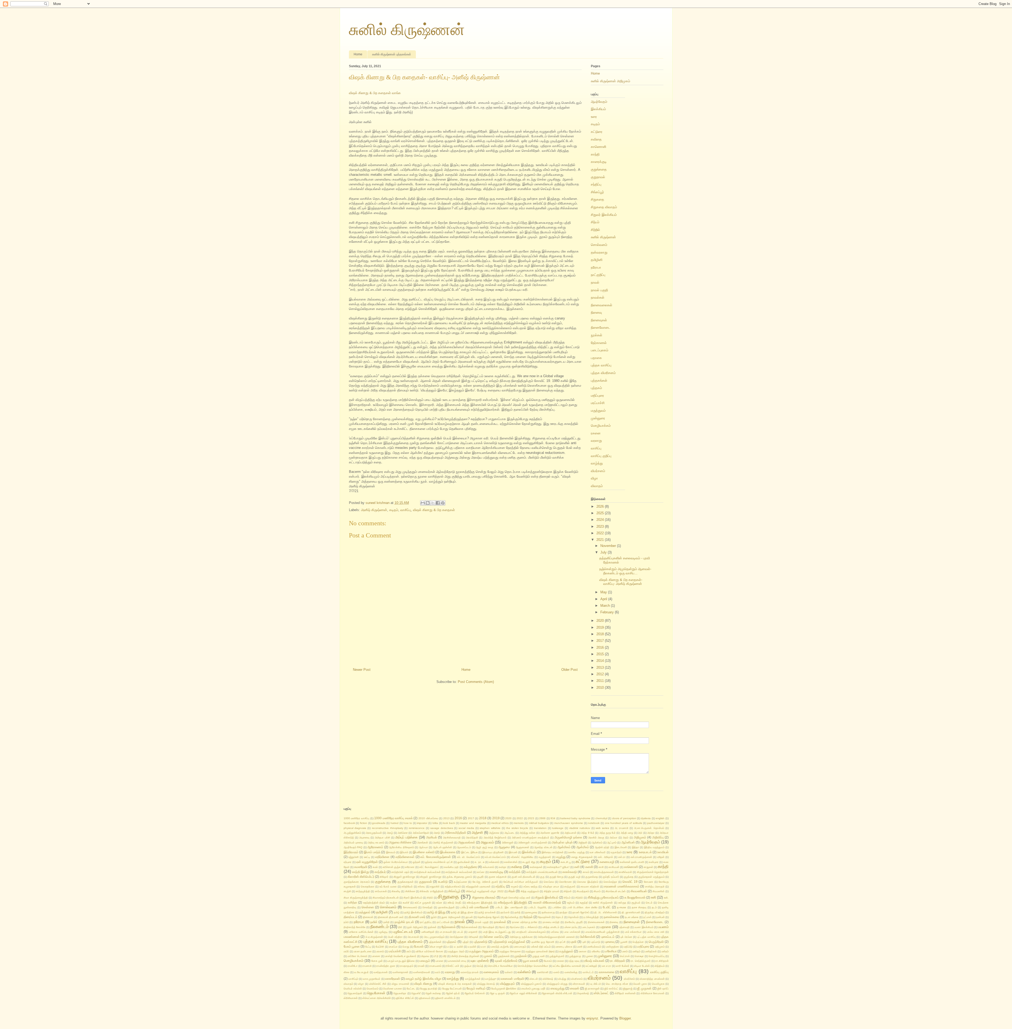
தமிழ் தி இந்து (436, 912)
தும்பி (434, 917)
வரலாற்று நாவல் (470, 972)
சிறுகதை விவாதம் (604, 207)
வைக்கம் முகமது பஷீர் (533, 988)
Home (358, 54)
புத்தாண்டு (481, 941)
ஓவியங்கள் (464, 862)
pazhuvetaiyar (655, 823)
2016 (600, 647)
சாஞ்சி (347, 891)
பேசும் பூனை (352, 946)
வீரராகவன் (579, 983)
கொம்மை (549, 881)
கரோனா (410, 867)
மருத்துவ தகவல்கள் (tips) (540, 951)
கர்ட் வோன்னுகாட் (429, 867)
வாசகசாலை (606, 972)
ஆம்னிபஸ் (628, 842)
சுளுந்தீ (584, 902)
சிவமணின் (658, 891)
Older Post (569, 670)
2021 (600, 540)
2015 (600, 654)
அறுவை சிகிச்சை (400, 842)
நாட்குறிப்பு (598, 275)
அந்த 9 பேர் (587, 832)
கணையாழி (607, 861)
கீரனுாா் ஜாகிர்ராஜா (404, 876)
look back (449, 823)
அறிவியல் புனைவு (353, 842)
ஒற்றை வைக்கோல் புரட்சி (439, 862)
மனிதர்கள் (651, 951)
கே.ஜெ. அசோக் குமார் (485, 881)
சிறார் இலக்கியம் (412, 897)
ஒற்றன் (416, 862)
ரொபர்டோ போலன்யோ (500, 965)
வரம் (437, 972)
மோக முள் (377, 960)
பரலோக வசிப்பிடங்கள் (361, 931)
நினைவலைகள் (601, 305)
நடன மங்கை (632, 917)
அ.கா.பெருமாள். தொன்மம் (649, 828)
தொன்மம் (573, 917)
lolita (435, 823)
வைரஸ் (574, 988)
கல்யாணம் (488, 867)
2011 (600, 681)
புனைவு (610, 941)
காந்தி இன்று (360, 871)
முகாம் (488, 956)
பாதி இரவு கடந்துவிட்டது (497, 931)
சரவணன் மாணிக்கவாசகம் (621, 886)
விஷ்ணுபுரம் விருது (557, 983)
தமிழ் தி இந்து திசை (462, 912)
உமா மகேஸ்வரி (598, 852)
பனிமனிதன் (427, 931)
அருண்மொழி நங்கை (568, 837)
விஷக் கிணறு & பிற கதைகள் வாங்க (375, 93)
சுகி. (666, 897)
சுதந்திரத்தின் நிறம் (374, 902)
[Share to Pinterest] (442, 503)
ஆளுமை (504, 847)
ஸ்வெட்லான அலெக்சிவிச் (376, 998)
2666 (542, 818)
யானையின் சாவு (457, 960)
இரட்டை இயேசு (469, 852)
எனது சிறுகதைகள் (582, 857)
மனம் (625, 951)
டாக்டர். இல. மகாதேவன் (509, 907)
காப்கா (481, 872)
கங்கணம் (494, 862)
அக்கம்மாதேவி (421, 832)
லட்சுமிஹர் (591, 965)
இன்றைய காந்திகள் (552, 852)
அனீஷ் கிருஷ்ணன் (374, 510)
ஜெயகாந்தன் (355, 993)
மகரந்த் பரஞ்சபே (500, 946)
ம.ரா (483, 946)
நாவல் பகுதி (599, 290)
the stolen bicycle (517, 828)
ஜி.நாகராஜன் (592, 988)
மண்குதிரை (612, 946)
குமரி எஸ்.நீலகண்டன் (523, 876)
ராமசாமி (367, 965)
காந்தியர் (380, 871)
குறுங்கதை (599, 169)
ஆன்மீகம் (582, 847)
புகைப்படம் (608, 936)
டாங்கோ (557, 907)
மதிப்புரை (597, 395)
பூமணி (623, 941)
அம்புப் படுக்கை (406, 837)
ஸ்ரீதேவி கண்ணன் (625, 993)
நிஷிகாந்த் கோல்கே (355, 927)
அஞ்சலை (494, 832)
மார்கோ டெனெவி (357, 956)
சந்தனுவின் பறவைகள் (478, 886)
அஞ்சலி (477, 832)
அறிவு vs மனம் (376, 842)
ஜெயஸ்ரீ (416, 993)
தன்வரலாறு (599, 252)
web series (602, 828)
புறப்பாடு (595, 941)
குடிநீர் (480, 876)
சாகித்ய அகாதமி (655, 886)
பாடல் (460, 931)
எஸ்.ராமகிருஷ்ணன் (641, 857)
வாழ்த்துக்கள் (472, 978)
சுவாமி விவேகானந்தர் (547, 902)
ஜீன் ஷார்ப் (663, 988)
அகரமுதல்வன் (374, 832)
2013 (600, 667)
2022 (600, 533)
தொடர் (559, 917)
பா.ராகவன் (446, 931)
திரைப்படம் (350, 917)
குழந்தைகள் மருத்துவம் (651, 876)
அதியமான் (570, 832)
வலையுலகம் (491, 972)
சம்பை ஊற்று (530, 886)
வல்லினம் (524, 972)
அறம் (625, 837)
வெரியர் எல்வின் (353, 988)
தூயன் (469, 917)
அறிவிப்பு (658, 837)
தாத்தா (563, 912)
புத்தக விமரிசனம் (603, 373)
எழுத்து (561, 856)
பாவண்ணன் (352, 936)
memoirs (519, 823)
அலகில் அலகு (596, 837)
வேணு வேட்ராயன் (452, 988)
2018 (600, 634)
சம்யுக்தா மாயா (551, 886)
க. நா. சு (479, 862)
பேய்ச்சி (380, 946)
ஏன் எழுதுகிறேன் (367, 861)
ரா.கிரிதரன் (662, 960)
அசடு (437, 832)
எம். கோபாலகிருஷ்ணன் (435, 856)
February (607, 612)
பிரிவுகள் (473, 936)
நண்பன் (660, 917)
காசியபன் (614, 867)
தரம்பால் (505, 912)
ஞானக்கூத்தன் (446, 907)
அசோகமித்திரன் (455, 832)
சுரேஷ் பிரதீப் (454, 902)
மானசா (376, 956)
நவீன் (373, 922)
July (604, 552)
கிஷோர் (384, 876)
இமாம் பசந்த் (372, 852)
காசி (601, 867)
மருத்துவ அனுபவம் (481, 951)
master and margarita (473, 823)
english (660, 818)
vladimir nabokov (579, 828)
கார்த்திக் (514, 871)
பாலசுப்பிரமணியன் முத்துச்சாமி (602, 931)
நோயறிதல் (488, 927)
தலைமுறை (531, 912)
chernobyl (601, 818)
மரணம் (380, 951)
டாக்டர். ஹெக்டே (537, 907)
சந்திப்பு (596, 184)
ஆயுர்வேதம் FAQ (353, 847)
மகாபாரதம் (520, 946)
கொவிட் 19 (630, 881)
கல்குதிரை (470, 866)
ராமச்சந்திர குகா (385, 965)
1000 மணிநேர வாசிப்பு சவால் (393, 818)
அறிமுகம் (640, 837)
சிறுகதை (597, 199)
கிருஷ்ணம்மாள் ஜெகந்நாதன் (653, 872)
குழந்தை (629, 876)
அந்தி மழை (627, 832)
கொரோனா (565, 881)
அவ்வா (613, 837)
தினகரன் (368, 917)
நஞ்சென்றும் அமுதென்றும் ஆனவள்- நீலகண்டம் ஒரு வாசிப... (625, 571)
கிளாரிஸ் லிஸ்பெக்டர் (361, 876)
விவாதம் (597, 486)
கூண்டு (443, 881)
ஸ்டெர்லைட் (601, 993)
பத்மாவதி (624, 927)
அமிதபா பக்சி (382, 837)
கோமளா (648, 881)
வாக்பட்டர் (588, 972)
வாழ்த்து (597, 463)
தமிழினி (596, 260)
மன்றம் (665, 951)
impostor (422, 823)
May (604, 592)
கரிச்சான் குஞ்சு (391, 867)
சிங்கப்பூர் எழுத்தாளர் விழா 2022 (485, 891)
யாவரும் (425, 960)
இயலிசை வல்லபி (423, 852)
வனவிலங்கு (571, 972)
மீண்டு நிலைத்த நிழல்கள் (465, 956)
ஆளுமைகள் (522, 847)
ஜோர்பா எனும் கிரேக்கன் (523, 993)
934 (553, 818)
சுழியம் (571, 902)
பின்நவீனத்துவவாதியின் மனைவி (556, 936)
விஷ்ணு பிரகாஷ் (486, 983)
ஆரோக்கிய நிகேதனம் (401, 847)
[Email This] (422, 503)
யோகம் (548, 960)
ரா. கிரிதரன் (617, 960)
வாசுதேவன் (392, 978)
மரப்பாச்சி (598, 403)
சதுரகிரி (435, 886)
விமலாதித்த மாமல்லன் (652, 978)
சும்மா (439, 902)
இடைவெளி (621, 847)
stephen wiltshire (490, 828)
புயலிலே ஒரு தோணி (542, 941)
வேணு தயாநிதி (428, 988)
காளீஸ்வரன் (625, 872)
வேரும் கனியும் (476, 988)
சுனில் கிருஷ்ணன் (407, 29)
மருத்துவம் (598, 410)
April (604, 599)
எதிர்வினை (382, 856)
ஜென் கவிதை (433, 993)
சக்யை (421, 886)
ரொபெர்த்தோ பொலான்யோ (533, 965)
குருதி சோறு (556, 876)
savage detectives (441, 828)
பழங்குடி (383, 931)
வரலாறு (596, 441)
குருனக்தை (591, 876)
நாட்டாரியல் (443, 922)
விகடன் (533, 978)
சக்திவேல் (407, 886)
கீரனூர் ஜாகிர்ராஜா (430, 876)
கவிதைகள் (536, 867)
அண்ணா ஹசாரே (549, 832)
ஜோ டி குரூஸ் (497, 993)
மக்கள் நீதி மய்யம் (541, 946)
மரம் (408, 951)
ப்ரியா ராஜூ (435, 946)
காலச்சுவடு (569, 871)
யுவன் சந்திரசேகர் (506, 960)
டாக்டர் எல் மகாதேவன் (474, 907)
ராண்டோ (353, 965)
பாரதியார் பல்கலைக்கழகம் (531, 931)
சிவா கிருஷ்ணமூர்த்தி (356, 897)
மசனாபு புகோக (564, 946)
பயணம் (663, 927)
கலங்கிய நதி (451, 867)
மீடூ (444, 956)
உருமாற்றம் (616, 852)
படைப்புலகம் (599, 350)
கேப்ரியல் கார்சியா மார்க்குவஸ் (520, 881)
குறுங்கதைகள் (405, 881)
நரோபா (596, 267)
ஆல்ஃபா (423, 847)
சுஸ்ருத (622, 902)
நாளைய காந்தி (551, 922)
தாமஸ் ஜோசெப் (581, 912)
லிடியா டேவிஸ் (642, 965)
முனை (589, 956)
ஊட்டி (367, 857)
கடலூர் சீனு (528, 862)
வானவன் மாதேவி (512, 978)
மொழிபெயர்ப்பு (657, 956)
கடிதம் (393, 510)
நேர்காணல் (599, 343)
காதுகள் (648, 867)
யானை (439, 960)
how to (407, 823)
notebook (594, 823)
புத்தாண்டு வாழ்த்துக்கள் (509, 941)
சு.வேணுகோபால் (634, 897)
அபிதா (651, 832)
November (608, 546)
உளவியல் (663, 852)
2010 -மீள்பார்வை (428, 818)
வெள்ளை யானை (392, 988)
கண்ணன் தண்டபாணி (632, 862)
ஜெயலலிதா (399, 993)
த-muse (621, 907)
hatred (394, 823)
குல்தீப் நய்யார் (611, 876)
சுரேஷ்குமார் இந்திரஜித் (512, 902)
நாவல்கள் (597, 297)
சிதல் (511, 891)
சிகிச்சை (410, 891)
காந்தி (595, 154)
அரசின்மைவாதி (452, 837)
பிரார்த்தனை (457, 936)
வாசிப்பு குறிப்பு (601, 456)
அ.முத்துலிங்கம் (352, 832)
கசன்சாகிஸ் (511, 862)
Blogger (625, 1018)
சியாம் (597, 891)
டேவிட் (607, 907)
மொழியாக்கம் (601, 426)
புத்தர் (466, 941)
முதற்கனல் (504, 956)
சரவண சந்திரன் (590, 886)
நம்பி (346, 922)
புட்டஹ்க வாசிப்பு (646, 936)
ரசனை (596, 433)
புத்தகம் (596, 388)
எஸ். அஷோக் (605, 857)
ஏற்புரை (348, 862)
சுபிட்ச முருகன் (423, 902)
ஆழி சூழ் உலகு (484, 847)
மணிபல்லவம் (594, 946)
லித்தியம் (660, 965)
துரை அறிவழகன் (451, 917)
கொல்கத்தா (610, 881)
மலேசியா (611, 951)
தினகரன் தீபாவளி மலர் (391, 917)
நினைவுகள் (599, 320)
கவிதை (596, 139)
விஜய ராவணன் (400, 983)
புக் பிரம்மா (626, 936)
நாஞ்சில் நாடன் (404, 922)
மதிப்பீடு (628, 946)
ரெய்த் (479, 965)
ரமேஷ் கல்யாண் (594, 960)
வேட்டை (411, 988)
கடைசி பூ (566, 862)
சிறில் (430, 897)
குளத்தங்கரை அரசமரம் (357, 881)
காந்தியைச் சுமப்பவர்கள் (427, 872)
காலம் (586, 872)
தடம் (654, 907)
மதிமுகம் (660, 946)
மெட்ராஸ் (625, 956)
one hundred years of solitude (623, 823)
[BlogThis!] (427, 503)
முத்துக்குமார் (557, 956)
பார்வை (555, 931)
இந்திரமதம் (351, 852)
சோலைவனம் (410, 907)
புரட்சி (562, 941)
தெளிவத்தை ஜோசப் (489, 917)
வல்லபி (509, 972)
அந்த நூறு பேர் (607, 832)
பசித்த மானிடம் (550, 927)
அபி (640, 832)
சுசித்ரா (352, 902)
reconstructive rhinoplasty (387, 828)
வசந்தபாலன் (381, 972)
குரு (542, 876)
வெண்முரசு (658, 983)
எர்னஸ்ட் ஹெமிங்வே (522, 857)
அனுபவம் (487, 842)
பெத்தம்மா (638, 941)
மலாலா (583, 951)
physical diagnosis (355, 828)
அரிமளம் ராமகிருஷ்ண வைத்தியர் (530, 837)
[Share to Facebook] (437, 503)
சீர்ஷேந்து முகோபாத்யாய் (603, 897)
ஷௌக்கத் (583, 993)
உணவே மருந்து (576, 852)
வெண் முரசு (640, 983)
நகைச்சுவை (611, 917)
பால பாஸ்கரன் (572, 931)
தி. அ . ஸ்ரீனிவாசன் (605, 912)
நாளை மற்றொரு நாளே (524, 922)
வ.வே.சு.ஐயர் (361, 972)
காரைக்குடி (599, 162)
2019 (600, 627)
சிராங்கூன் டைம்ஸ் (616, 891)
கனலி (589, 866)
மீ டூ (436, 956)
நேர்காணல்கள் (469, 927)
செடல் (649, 902)
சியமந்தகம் (583, 891)
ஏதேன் (660, 857)
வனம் (556, 972)
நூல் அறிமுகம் (415, 927)
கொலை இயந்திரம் (587, 881)
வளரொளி (542, 972)
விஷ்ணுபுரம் (507, 983)
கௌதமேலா (367, 886)
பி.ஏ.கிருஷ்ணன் (374, 936)
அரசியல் (431, 837)
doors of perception (624, 818)
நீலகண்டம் (379, 926)
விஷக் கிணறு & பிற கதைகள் (434, 510)
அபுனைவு (364, 837)
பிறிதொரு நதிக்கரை (521, 936)
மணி (579, 946)
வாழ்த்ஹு (490, 978)
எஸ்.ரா (622, 857)
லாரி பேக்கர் (622, 965)
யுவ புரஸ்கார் (480, 961)
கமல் (375, 867)
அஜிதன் (582, 842)
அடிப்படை (509, 832)
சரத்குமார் (570, 886)
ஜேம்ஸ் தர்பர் (453, 993)
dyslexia (646, 818)
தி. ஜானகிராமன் (631, 912)
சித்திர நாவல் (551, 891)
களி (577, 866)
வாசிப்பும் (353, 978)
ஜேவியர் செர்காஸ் (475, 993)
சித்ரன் (568, 891)
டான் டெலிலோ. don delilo (582, 907)
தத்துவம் (365, 912)
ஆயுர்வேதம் (599, 102)
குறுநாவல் (598, 177)
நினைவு (596, 312)
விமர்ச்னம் (629, 978)
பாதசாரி (473, 931)
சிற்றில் (595, 230)
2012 (600, 674)
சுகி (653, 897)
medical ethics (500, 823)
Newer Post (362, 670)
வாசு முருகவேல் (371, 978)
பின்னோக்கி (587, 936)
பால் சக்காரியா (633, 931)
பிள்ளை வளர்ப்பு (493, 936)
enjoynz (592, 1018)
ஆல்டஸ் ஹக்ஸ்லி (442, 847)
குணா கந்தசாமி (498, 876)
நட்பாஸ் (647, 917)
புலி (584, 941)
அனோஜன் (507, 842)
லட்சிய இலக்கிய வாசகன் (567, 965)
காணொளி (598, 147)
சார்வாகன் (381, 891)
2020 (600, 621)
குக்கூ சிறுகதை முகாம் (459, 876)
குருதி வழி (574, 876)
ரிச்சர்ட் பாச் (452, 965)
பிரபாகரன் (413, 936)
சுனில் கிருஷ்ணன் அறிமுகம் (610, 81)
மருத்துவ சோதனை (510, 951)
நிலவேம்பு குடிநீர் (574, 922)
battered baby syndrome (575, 818)
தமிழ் (397, 912)
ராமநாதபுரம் (406, 965)
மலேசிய (596, 951)
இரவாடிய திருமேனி (493, 852)
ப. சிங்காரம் (531, 927)
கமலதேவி (360, 866)
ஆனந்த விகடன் (543, 847)
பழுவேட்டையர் (403, 932)
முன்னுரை (598, 418)
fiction (363, 823)
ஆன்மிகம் (564, 847)
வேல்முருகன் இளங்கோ (504, 988)
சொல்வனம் (599, 245)
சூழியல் (635, 902)
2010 (600, 688)
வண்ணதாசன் (400, 972)
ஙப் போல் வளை (388, 886)
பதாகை (596, 358)
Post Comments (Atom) (476, 682)
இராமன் (513, 852)
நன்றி (386, 922)
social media (466, 828)
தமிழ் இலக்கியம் (413, 912)
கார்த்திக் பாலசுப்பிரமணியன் (542, 872)
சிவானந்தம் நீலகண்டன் (386, 897)
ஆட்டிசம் (611, 842)
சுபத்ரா (393, 902)
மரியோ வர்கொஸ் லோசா (429, 951)
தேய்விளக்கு (512, 917)
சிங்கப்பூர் (597, 192)
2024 (600, 520)
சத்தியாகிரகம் (453, 886)
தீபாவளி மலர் (416, 917)
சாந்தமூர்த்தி (363, 891)
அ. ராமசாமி (622, 828)
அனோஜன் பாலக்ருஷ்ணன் (532, 842)
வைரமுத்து (558, 988)
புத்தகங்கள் (599, 380)
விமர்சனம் (598, 471)
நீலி (400, 927)
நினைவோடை (600, 327)
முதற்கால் (520, 956)
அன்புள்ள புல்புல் (562, 842)
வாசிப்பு (405, 510)
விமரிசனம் (577, 978)
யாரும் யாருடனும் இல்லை (401, 960)
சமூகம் (514, 886)
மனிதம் (636, 951)
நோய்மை (515, 927)
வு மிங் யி (595, 983)
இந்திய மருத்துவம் (654, 847)
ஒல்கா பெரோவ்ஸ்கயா (395, 862)
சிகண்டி (396, 891)
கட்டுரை (596, 132)
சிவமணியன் (639, 891)
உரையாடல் (645, 852)
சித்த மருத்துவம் (530, 891)
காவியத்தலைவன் (604, 872)
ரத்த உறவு (574, 960)
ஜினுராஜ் (627, 988)
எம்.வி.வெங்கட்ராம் (495, 857)
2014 (600, 661)
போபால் (419, 946)
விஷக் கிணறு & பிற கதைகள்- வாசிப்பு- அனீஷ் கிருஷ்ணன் (620, 582)
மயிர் (346, 951)
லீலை (346, 972)
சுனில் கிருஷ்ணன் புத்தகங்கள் (391, 54)
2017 (600, 641)
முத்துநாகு (575, 956)
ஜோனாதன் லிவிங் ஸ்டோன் (557, 993)
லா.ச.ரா (606, 965)
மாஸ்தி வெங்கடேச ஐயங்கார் (400, 956)
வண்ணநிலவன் (421, 972)
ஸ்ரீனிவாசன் (351, 998)
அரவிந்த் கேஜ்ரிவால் (495, 837)
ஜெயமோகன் (376, 993)
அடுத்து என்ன (527, 832)
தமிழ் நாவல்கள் (487, 912)
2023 (600, 526)
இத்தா (635, 847)
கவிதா (503, 867)
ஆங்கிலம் (597, 842)
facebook (349, 823)
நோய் (502, 927)
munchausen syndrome (568, 823)
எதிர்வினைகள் (405, 856)
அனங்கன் (422, 842)
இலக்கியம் (598, 109)
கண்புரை (654, 862)
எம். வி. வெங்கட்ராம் (468, 857)
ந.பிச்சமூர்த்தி (591, 917)
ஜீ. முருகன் (644, 988)
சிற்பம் (595, 222)
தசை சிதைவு (639, 907)
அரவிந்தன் (472, 837)
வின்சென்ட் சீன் (378, 983)
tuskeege (557, 828)
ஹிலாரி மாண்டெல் (445, 998)
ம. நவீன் (458, 946)
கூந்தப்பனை (460, 881)
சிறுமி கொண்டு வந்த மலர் (516, 897)
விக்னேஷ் (548, 978)
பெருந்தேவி (656, 941)
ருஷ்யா (468, 965)
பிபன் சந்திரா (395, 936)
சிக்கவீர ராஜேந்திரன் (431, 891)
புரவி (573, 941)
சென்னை (368, 907)
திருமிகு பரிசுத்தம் (655, 912)
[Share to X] (432, 503)
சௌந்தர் (427, 907)
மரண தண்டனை (363, 951)
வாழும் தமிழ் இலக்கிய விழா (423, 978)
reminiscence (417, 828)
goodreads (378, 823)
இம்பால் (404, 852)
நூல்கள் (596, 335)
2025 (600, 513)
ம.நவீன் (472, 946)
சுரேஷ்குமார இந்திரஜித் (480, 902)
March (605, 606)
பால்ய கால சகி (655, 931)
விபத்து (562, 978)
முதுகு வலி (538, 956)
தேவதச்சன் (544, 917)
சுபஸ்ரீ (406, 902)
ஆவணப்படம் (464, 847)
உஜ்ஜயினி (353, 857)
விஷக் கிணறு (423, 983)
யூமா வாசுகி (530, 960)
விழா (594, 478)
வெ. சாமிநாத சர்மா (617, 983)
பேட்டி (368, 946)
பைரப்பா (393, 946)
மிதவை (425, 956)
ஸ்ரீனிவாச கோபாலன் (653, 993)
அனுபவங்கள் (466, 842)
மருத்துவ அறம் (456, 951)
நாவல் (595, 282)
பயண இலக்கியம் (643, 927)
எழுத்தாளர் (545, 857)
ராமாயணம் (435, 965)
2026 (600, 506)
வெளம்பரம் (372, 988)
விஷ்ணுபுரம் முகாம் (531, 983)
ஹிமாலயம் (424, 998)
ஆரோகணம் (375, 847)
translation (540, 828)
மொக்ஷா (639, 956)
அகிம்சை (403, 832)
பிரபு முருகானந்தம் (434, 936)
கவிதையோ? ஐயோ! (558, 867)
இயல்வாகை (447, 852)
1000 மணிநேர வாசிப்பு (356, 818)
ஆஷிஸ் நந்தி (602, 847)
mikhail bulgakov (539, 823)
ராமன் (421, 965)
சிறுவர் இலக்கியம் (604, 215)
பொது (405, 946)
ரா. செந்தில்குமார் (641, 960)
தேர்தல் (528, 917)
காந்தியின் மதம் (400, 872)
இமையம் (390, 852)
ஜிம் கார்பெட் (611, 988)
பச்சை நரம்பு (570, 927)
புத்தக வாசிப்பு (601, 365)
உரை (594, 117)
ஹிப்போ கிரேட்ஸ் (405, 998)
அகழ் (390, 832)
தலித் (517, 912)
